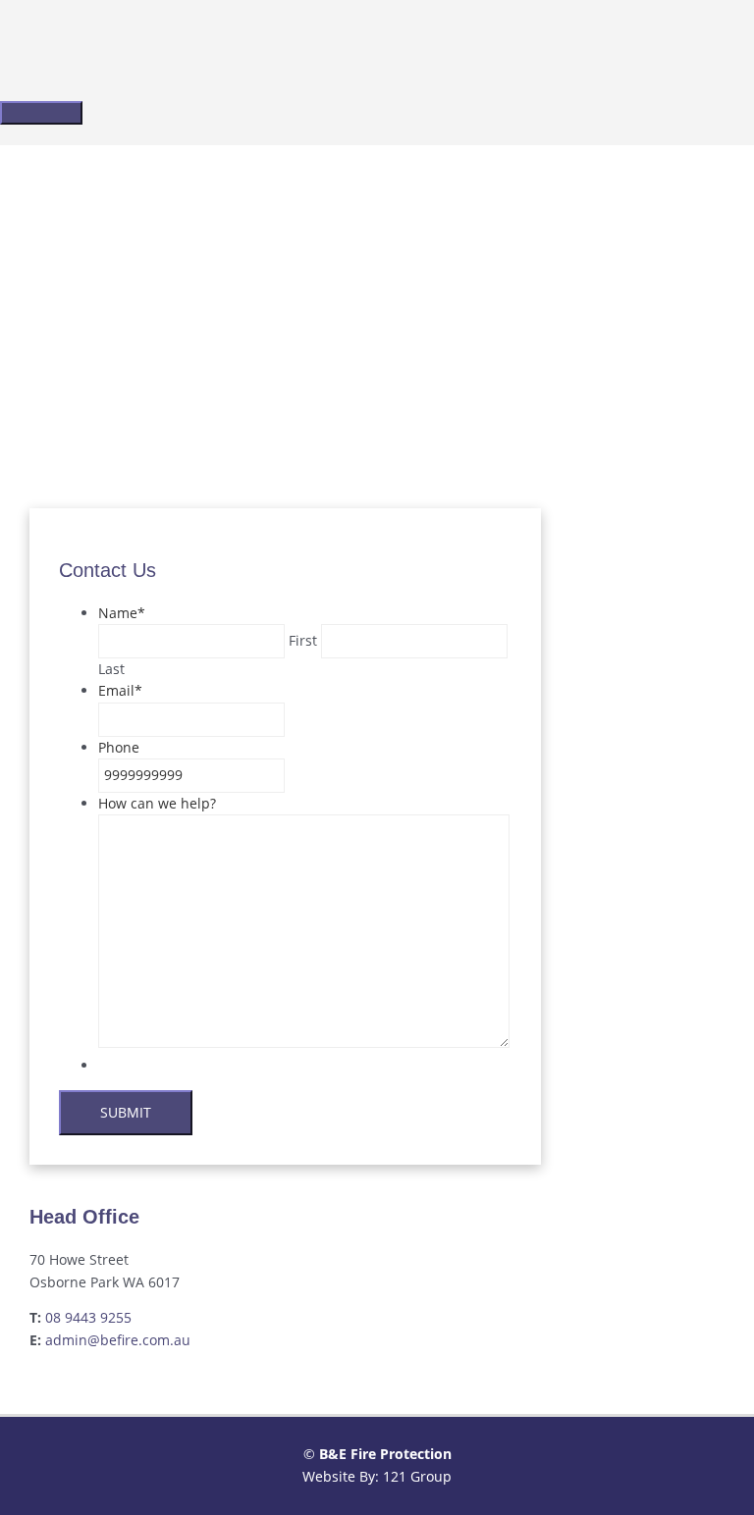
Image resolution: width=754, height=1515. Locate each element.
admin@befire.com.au (117, 1340)
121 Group (417, 1476)
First (303, 640)
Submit (125, 1112)
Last (111, 668)
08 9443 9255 (88, 1317)
